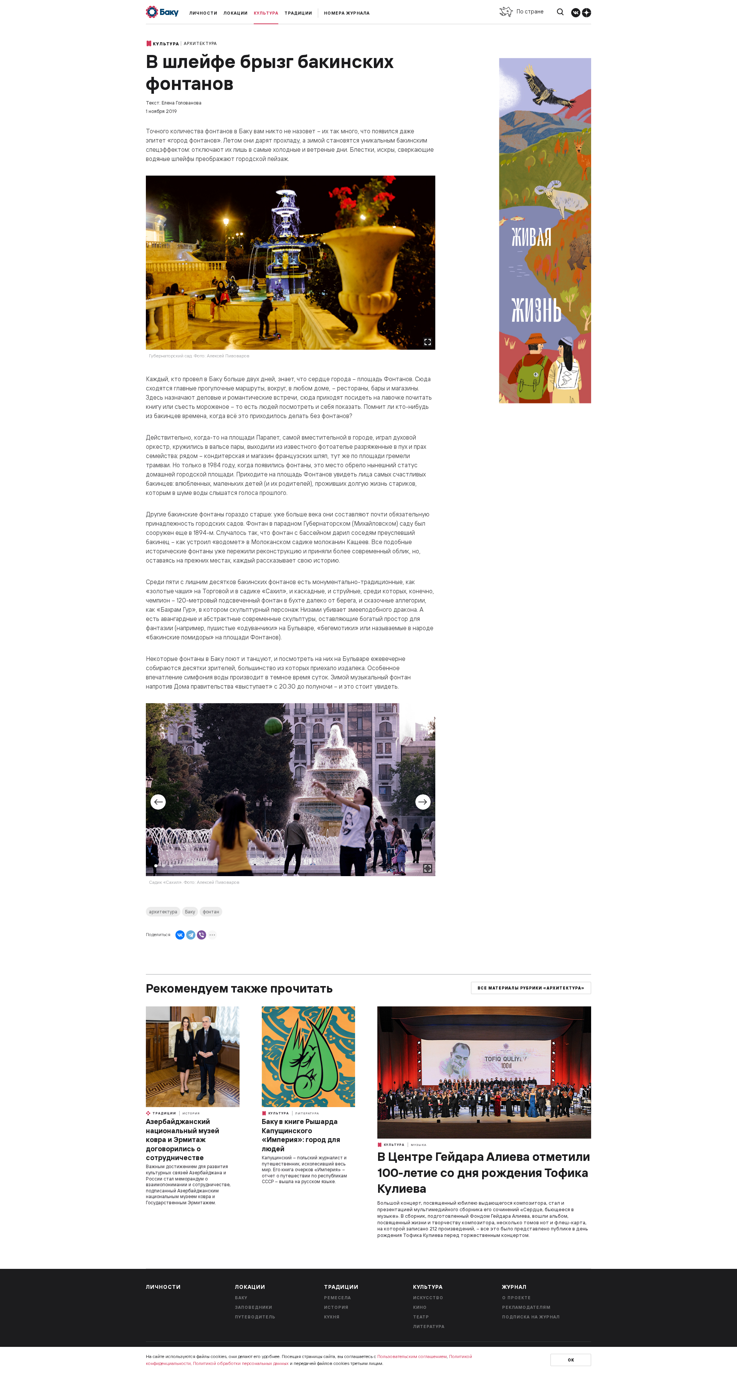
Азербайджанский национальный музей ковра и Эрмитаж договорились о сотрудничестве (182, 1139)
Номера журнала (347, 13)
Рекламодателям (526, 1307)
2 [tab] (163, 865)
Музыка (418, 1145)
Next (423, 802)
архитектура (163, 912)
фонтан (211, 912)
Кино (420, 1307)
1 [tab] (155, 865)
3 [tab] (171, 865)
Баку (190, 912)
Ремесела (337, 1297)
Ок (571, 1360)
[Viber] (201, 935)
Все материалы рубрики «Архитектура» (531, 988)
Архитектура (200, 43)
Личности (203, 13)
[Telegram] (190, 935)
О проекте (516, 1297)
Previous (158, 802)
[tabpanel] (290, 802)
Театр (421, 1317)
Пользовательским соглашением (412, 1356)
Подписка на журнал (531, 1317)
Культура (266, 13)
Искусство (428, 1297)
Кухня (332, 1317)
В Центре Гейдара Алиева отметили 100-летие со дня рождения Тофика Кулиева (483, 1172)
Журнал (514, 1286)
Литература (307, 1113)
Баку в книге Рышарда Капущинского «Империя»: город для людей (301, 1135)
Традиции (298, 13)
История (191, 1113)
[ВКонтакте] (180, 935)
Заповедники (253, 1307)
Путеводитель (255, 1317)
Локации (235, 13)
